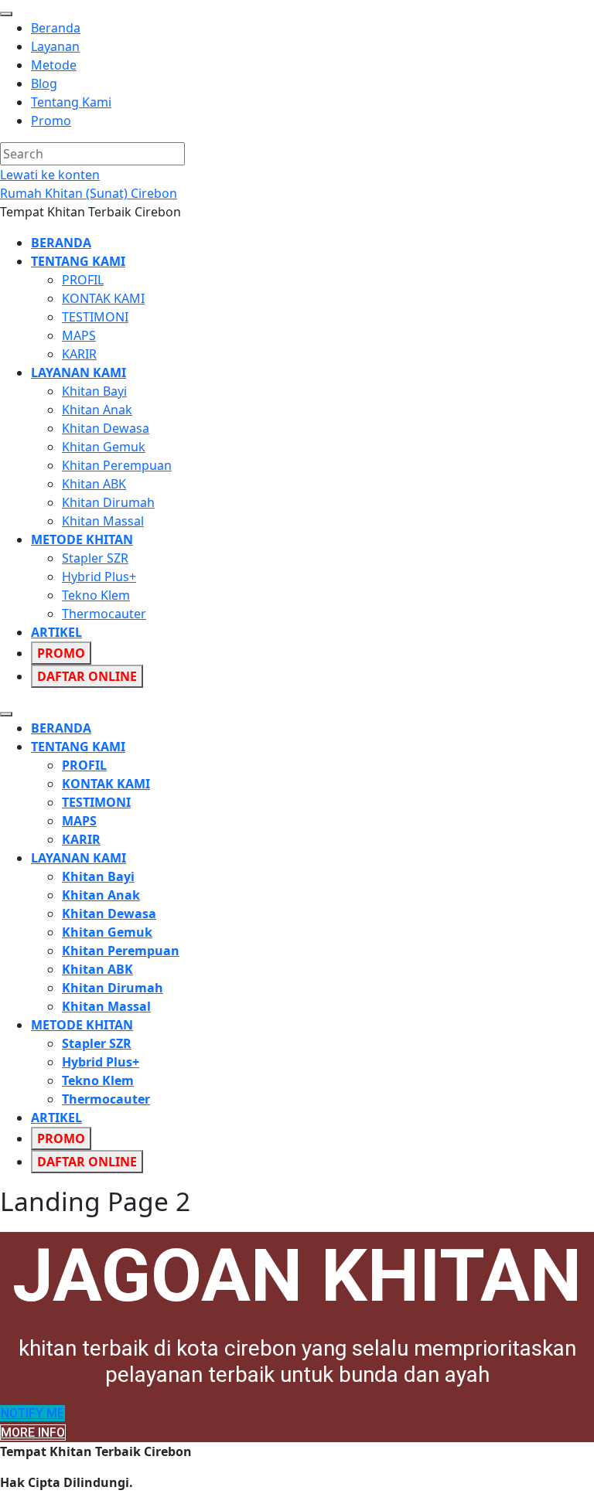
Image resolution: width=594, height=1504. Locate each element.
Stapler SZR (95, 558)
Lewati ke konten (50, 174)
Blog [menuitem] (44, 83)
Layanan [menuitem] (55, 46)
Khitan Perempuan (117, 465)
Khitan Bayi (94, 391)
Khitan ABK (94, 483)
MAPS (79, 335)
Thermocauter (104, 613)
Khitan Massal (103, 520)
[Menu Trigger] (6, 14)
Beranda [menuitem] (55, 27)
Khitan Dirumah (108, 502)
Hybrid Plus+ (99, 576)
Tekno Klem (96, 595)
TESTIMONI (95, 316)
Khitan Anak (97, 409)
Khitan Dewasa (105, 428)
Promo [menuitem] (51, 120)
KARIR (79, 353)
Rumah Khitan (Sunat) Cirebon (88, 193)
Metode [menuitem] (54, 64)
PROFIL (83, 279)
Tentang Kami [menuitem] (71, 102)
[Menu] (6, 714)
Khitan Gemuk (103, 446)
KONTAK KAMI (103, 298)
